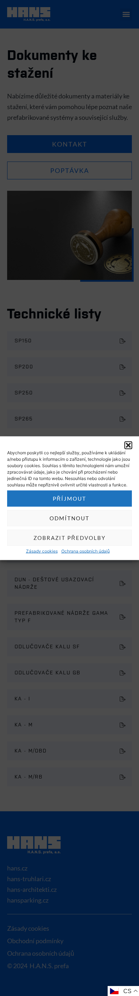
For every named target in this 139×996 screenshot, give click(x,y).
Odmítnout (69, 518)
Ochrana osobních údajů (85, 550)
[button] (128, 445)
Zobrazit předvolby (69, 538)
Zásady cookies (42, 550)
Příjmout (69, 498)
